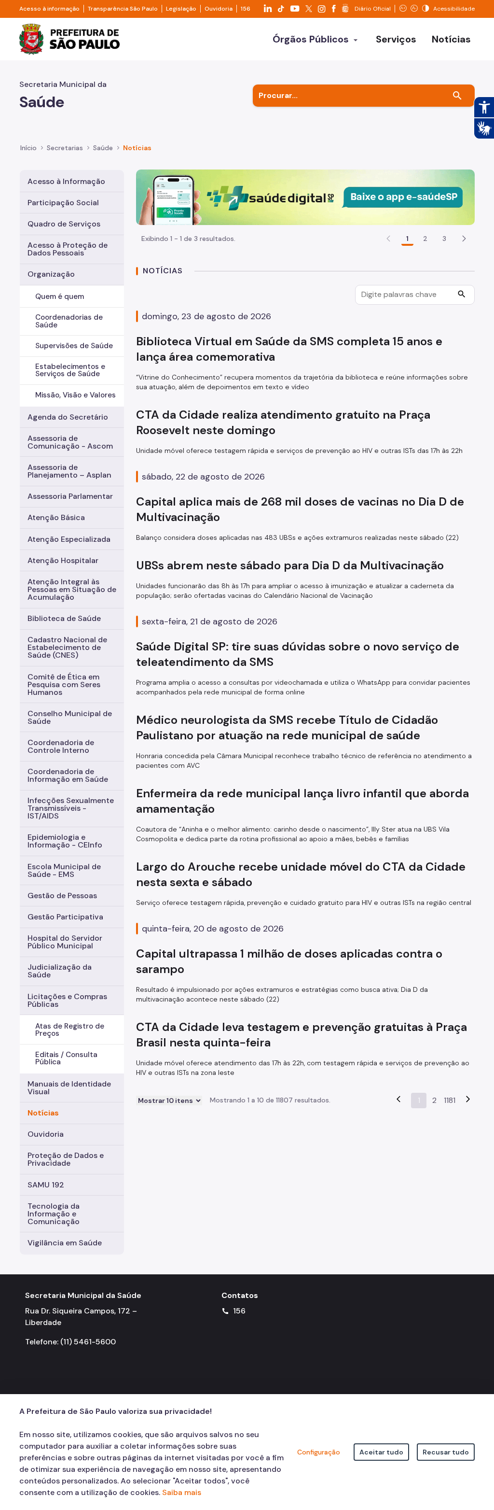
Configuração (318, 1452)
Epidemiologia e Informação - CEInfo (64, 841)
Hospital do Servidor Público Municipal (64, 942)
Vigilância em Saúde (64, 1243)
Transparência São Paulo (123, 9)
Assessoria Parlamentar (70, 496)
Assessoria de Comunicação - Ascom (70, 442)
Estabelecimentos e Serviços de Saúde (70, 370)
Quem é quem (59, 296)
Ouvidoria (219, 9)
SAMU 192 (45, 1185)
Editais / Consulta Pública (66, 1058)
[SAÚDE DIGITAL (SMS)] (305, 196)
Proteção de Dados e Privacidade (65, 1159)
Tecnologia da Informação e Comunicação (53, 1214)
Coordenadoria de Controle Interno (60, 746)
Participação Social (63, 203)
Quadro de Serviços (63, 224)
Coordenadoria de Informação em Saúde (67, 775)
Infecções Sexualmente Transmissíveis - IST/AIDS (70, 808)
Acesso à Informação (66, 181)
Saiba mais (181, 1492)
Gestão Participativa (65, 917)
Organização (51, 274)
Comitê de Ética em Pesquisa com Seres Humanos (63, 684)
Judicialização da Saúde (59, 971)
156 (245, 9)
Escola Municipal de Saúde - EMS (64, 870)
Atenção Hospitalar (62, 560)
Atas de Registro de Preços (69, 1029)
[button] (464, 238)
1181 (449, 1100)
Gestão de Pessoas (62, 895)
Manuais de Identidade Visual (69, 1088)
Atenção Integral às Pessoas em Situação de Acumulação (71, 589)
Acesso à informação (49, 9)
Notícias (43, 1113)
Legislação (181, 9)
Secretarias (65, 147)
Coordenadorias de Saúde (69, 320)
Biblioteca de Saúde (64, 618)
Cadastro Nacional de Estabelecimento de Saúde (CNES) (67, 647)
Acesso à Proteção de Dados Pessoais (67, 249)
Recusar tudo (446, 1452)
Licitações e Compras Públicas (67, 1000)
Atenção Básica (56, 517)
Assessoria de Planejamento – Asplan (69, 471)
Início (28, 147)
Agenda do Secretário (67, 417)
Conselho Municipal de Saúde (69, 717)
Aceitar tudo (381, 1452)
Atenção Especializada (68, 539)
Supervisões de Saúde (74, 346)
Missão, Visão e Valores (75, 395)
